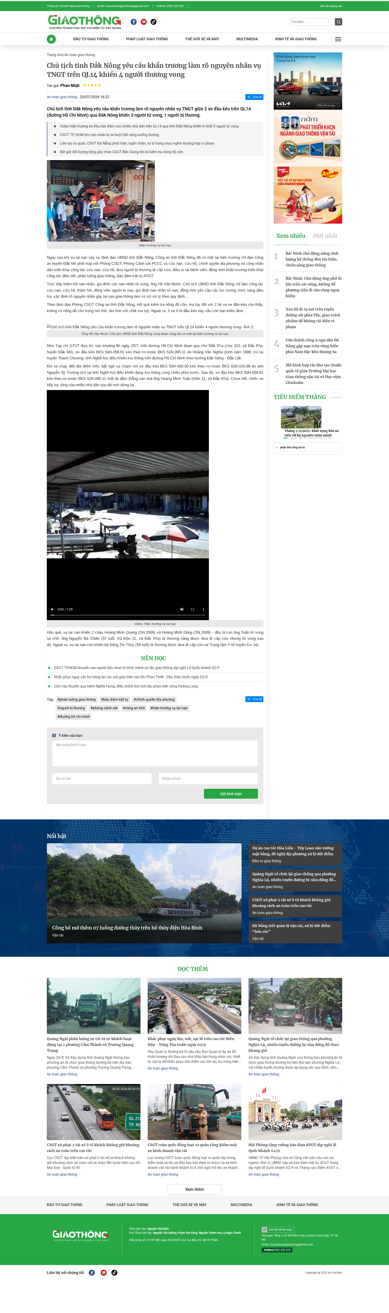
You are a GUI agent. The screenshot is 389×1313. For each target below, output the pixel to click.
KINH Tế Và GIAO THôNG (296, 39)
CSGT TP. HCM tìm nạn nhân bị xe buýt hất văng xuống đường (109, 135)
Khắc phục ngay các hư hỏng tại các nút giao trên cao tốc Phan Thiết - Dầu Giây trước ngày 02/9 (131, 677)
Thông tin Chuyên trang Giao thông (68, 6)
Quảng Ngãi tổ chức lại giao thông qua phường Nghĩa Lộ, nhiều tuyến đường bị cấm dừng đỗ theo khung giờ (294, 877)
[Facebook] (133, 22)
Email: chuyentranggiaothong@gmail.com (123, 6)
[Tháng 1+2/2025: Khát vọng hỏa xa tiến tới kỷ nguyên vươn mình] (301, 417)
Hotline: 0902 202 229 (170, 6)
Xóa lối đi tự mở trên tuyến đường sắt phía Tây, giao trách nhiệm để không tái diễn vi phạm (313, 318)
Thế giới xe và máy (190, 1205)
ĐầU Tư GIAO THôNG (91, 39)
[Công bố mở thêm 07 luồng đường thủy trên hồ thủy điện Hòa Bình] (144, 893)
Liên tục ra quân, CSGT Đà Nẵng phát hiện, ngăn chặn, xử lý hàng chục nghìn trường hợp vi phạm (137, 143)
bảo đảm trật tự (115, 699)
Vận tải (57, 935)
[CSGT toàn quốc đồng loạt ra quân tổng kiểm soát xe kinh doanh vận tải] (194, 1112)
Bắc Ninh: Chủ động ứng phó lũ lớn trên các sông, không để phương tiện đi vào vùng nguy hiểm (314, 287)
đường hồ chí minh (75, 716)
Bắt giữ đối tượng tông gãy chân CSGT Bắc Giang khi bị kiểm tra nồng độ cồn (121, 152)
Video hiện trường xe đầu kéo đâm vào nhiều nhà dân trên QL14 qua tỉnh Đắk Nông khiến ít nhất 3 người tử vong (149, 126)
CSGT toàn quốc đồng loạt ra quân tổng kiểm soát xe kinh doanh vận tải (192, 1148)
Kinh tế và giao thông (297, 1205)
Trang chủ (55, 55)
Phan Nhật (69, 85)
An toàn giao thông (79, 55)
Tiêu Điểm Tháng (300, 397)
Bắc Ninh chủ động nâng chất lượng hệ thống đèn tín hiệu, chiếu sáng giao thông (312, 259)
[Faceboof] (92, 1273)
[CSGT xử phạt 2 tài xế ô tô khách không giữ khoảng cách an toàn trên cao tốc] (93, 1112)
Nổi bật (56, 836)
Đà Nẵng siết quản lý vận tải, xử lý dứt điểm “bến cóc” (291, 928)
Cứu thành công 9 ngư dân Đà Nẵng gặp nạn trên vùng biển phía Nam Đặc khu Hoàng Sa (312, 346)
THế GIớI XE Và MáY (202, 39)
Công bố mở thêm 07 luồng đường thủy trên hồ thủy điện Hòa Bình (127, 928)
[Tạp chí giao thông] (84, 22)
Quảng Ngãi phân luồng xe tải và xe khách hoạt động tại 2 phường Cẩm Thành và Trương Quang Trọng (90, 1044)
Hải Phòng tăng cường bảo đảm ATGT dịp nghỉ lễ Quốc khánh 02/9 (292, 1148)
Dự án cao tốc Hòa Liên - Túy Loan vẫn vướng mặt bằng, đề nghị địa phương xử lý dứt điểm (293, 851)
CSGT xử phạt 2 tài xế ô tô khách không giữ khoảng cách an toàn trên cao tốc (291, 903)
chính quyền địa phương (155, 699)
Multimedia (241, 1205)
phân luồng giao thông (78, 699)
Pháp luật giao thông (127, 1205)
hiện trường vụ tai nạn (170, 708)
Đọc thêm (193, 969)
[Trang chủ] (51, 39)
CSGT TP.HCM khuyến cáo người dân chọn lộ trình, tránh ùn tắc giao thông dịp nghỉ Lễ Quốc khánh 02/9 (136, 668)
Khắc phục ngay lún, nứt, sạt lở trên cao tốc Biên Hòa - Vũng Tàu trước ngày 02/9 (191, 1041)
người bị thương (72, 708)
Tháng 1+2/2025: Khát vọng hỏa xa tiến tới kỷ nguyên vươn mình (312, 433)
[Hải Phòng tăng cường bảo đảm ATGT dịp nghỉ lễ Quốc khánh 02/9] (295, 1112)
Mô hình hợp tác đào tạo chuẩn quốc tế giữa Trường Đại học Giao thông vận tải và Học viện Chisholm (314, 374)
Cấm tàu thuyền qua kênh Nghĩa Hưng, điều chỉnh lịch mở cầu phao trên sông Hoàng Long (126, 686)
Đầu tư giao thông (266, 861)
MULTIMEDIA (247, 39)
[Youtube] (144, 22)
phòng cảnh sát (105, 708)
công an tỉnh (135, 708)
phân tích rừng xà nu (292, 447)
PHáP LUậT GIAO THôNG (147, 39)
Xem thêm (194, 1189)
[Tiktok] (153, 22)
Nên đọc (153, 658)
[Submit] (338, 21)
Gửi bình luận (231, 794)
